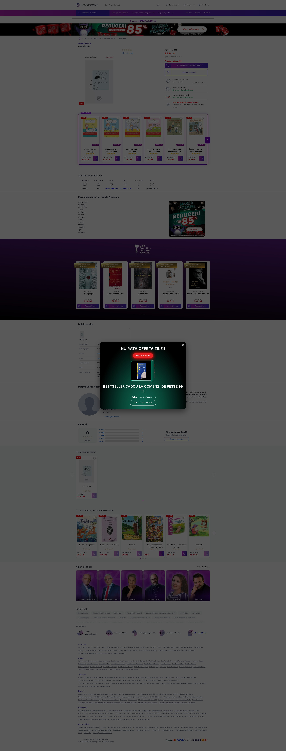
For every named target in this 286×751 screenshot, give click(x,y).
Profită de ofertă (143, 403)
